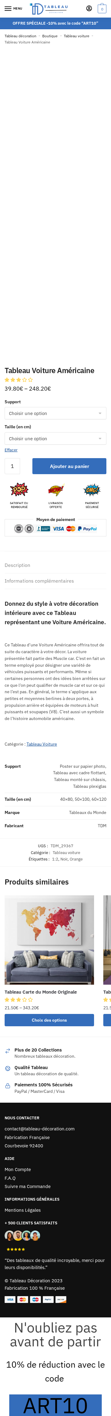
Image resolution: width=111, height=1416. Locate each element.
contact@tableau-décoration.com (40, 1129)
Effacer (11, 450)
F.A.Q (10, 1178)
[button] (19, 380)
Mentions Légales (23, 1210)
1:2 (55, 859)
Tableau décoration (20, 36)
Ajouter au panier (69, 466)
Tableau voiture (76, 36)
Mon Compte (18, 1169)
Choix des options (49, 1020)
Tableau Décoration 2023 (36, 1281)
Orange (76, 859)
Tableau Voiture (42, 744)
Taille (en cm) (18, 426)
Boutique (50, 36)
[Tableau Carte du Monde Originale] (49, 940)
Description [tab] (17, 565)
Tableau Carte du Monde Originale (41, 992)
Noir (64, 859)
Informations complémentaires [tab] (39, 581)
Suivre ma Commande (28, 1186)
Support (13, 402)
